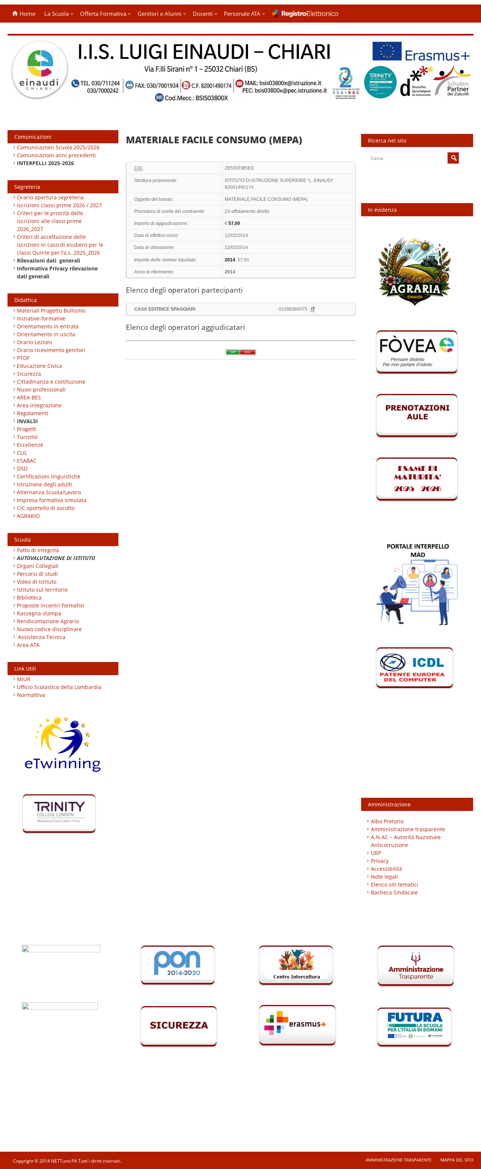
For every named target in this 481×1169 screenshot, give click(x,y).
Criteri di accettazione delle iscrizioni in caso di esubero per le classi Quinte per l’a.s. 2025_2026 (60, 244)
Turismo (27, 436)
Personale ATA (242, 13)
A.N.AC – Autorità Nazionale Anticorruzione (406, 841)
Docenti (203, 13)
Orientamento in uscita (46, 334)
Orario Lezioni (34, 342)
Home (26, 13)
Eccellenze (30, 444)
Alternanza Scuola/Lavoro (49, 492)
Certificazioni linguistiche (48, 476)
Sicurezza (29, 373)
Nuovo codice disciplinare (49, 629)
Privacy (380, 860)
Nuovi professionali (41, 389)
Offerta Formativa (103, 13)
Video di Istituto (36, 581)
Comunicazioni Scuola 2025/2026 (58, 147)
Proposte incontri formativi (50, 605)
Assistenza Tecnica (41, 637)
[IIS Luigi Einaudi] (240, 99)
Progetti (26, 429)
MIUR (23, 679)
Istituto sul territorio (42, 589)
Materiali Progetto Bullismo (51, 310)
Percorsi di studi (37, 573)
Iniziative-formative (41, 318)
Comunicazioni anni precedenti (56, 155)
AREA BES (29, 397)
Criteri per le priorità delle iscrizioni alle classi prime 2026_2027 (50, 221)
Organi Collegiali (38, 565)
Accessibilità (386, 868)
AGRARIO (28, 515)
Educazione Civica (40, 365)
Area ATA (28, 644)
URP (376, 852)
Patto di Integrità (38, 550)
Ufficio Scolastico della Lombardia (59, 687)
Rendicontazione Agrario (48, 621)
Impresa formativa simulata (51, 500)
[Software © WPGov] (241, 355)
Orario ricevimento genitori (51, 350)
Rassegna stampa (39, 613)
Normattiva (31, 694)
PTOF (23, 357)
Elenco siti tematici (394, 884)
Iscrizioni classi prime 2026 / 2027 (59, 205)
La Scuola (56, 13)
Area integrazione (39, 405)
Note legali (384, 876)
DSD (22, 468)
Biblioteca (29, 597)
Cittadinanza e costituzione (51, 381)
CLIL (22, 452)
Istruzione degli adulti (44, 484)
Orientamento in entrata (48, 326)
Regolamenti (32, 413)
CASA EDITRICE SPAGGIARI (164, 309)
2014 (230, 272)
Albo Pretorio (387, 821)
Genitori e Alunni (160, 13)
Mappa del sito (456, 1160)
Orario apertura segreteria (50, 197)
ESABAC (26, 460)
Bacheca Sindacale (394, 892)
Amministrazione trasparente (408, 829)
